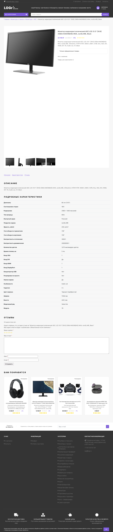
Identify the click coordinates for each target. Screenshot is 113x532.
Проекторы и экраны (65, 458)
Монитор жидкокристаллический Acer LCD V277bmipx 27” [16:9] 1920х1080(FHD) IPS (43, 403)
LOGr (8, 8)
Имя (6, 356)
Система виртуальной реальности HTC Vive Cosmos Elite (70, 407)
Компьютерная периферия (67, 452)
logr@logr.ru (88, 451)
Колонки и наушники (78, 8)
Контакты (105, 1)
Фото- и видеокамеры (65, 499)
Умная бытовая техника (66, 487)
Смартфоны (35, 8)
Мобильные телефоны (66, 472)
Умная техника (64, 8)
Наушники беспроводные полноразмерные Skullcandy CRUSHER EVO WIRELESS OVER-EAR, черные (16, 403)
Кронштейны (63, 475)
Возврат (98, 1)
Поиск (105, 14)
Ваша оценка (8, 330)
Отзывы (27, 175)
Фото (89, 8)
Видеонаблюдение (64, 467)
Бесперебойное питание (66, 464)
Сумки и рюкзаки (64, 502)
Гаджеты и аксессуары (66, 461)
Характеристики (17, 175)
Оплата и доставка (88, 1)
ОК (106, 529)
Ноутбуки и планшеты (49, 8)
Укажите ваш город (12, 1)
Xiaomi (61, 481)
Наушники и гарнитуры (66, 496)
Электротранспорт (64, 484)
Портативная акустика (66, 493)
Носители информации (66, 455)
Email (6, 360)
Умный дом (62, 490)
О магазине (77, 1)
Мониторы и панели (65, 444)
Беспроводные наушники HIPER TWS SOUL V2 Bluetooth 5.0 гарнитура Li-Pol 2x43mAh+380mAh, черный (96, 403)
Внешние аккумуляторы (66, 478)
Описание (7, 175)
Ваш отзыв (8, 336)
